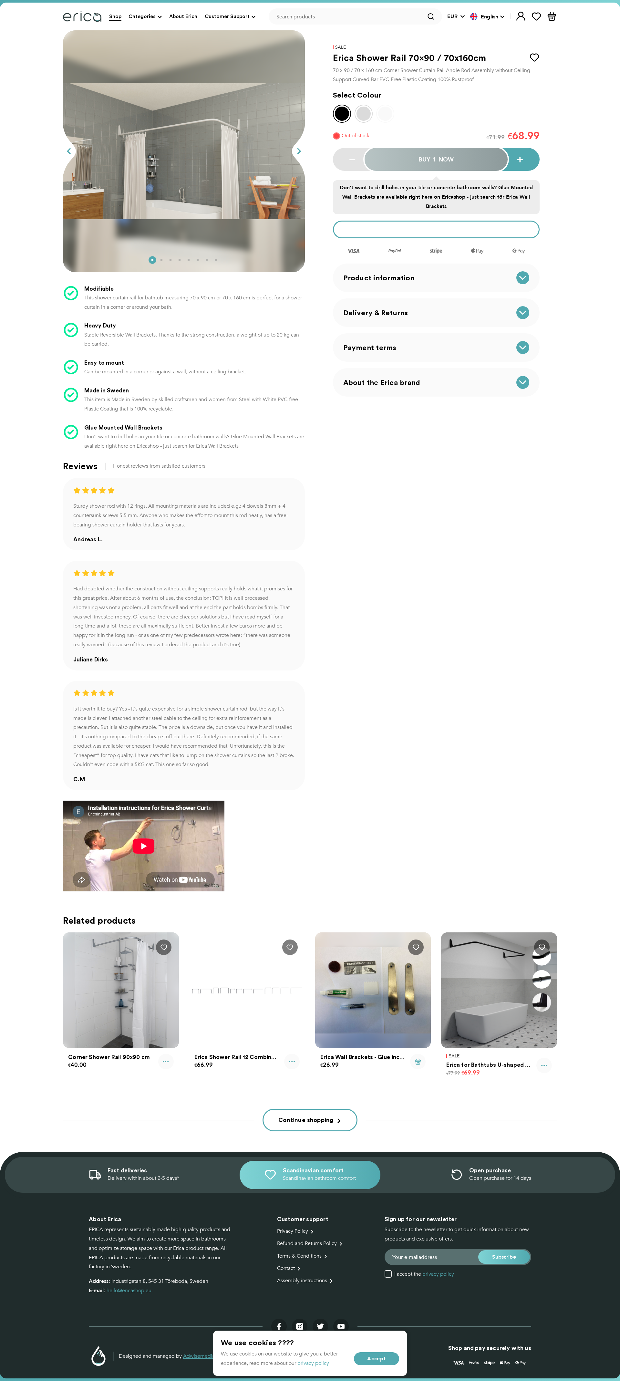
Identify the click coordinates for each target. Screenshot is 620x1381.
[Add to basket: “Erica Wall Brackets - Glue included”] (418, 1061)
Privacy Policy (292, 1231)
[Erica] (82, 16)
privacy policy (438, 1274)
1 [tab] (152, 260)
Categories (142, 16)
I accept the (424, 1274)
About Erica (183, 16)
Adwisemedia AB (203, 1356)
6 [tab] (198, 260)
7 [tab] (207, 260)
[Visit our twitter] (320, 1326)
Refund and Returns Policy (307, 1243)
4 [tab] (179, 260)
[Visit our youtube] (341, 1326)
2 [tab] (161, 260)
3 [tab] (170, 260)
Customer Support (227, 16)
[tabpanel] (184, 151)
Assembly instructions (302, 1280)
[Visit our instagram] (299, 1326)
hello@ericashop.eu (129, 1290)
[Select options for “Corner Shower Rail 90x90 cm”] (166, 1061)
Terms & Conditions (299, 1256)
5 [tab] (188, 260)
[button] (487, 17)
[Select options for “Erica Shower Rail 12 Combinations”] (292, 1061)
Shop (115, 16)
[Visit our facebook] (279, 1326)
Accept (376, 1359)
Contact (286, 1268)
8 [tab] (216, 260)
